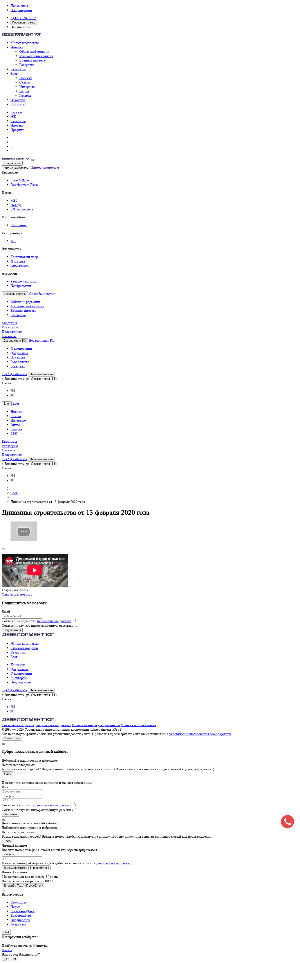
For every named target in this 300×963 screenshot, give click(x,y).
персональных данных (54, 621)
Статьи (24, 82)
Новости (25, 78)
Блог (14, 73)
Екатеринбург (21, 915)
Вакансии (18, 100)
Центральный (21, 286)
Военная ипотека (32, 60)
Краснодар (19, 902)
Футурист (18, 261)
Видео (24, 91)
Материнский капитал (36, 56)
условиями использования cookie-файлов (200, 734)
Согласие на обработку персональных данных (36, 725)
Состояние (19, 225)
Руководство (20, 362)
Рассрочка (26, 65)
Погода (16, 205)
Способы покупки (42, 293)
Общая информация (34, 51)
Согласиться (12, 738)
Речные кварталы (24, 281)
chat (6, 932)
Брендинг (18, 366)
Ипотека (17, 47)
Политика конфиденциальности (96, 725)
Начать (7, 950)
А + (13, 241)
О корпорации (21, 10)
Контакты (18, 104)
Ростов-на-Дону (22, 911)
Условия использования (138, 725)
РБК (14, 433)
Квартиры (18, 69)
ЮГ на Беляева (22, 209)
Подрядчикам (12, 331)
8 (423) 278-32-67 (23, 18)
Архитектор (20, 265)
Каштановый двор (24, 257)
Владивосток (12, 163)
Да (5, 959)
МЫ (14, 200)
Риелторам (10, 327)
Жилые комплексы (25, 43)
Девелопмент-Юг (42, 340)
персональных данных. (115, 863)
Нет (13, 959)
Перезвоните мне (23, 22)
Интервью (27, 87)
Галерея (25, 95)
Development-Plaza (24, 185)
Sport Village (20, 180)
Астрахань (18, 924)
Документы (19, 6)
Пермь (15, 907)
